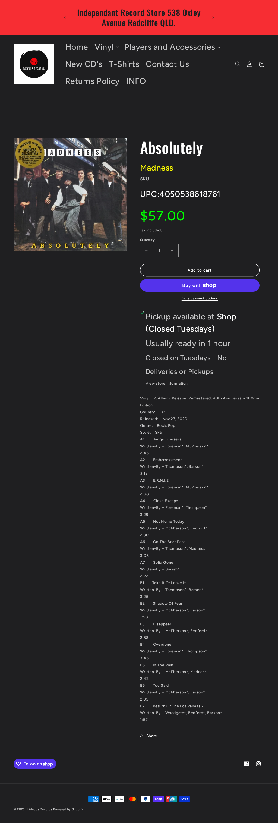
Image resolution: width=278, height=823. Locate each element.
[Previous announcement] (65, 18)
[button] (106, 46)
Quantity (147, 240)
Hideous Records (39, 809)
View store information (167, 383)
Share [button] (151, 736)
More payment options (200, 298)
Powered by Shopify (68, 809)
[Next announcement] (213, 18)
